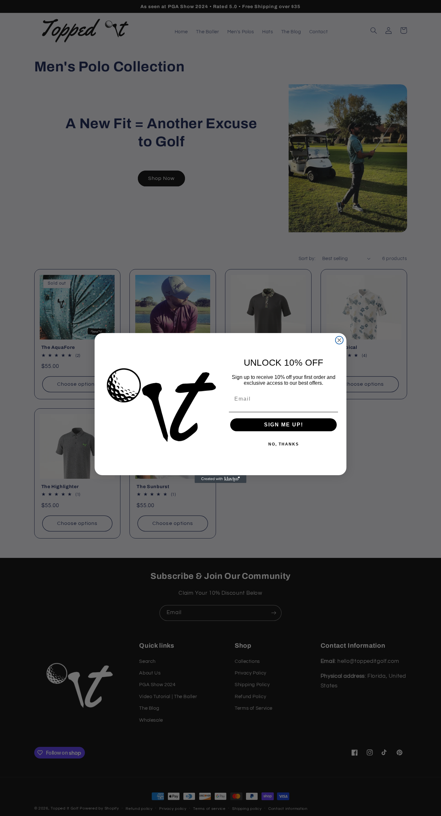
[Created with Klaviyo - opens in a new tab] (220, 479)
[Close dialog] (339, 340)
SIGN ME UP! (283, 424)
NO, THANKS (283, 444)
